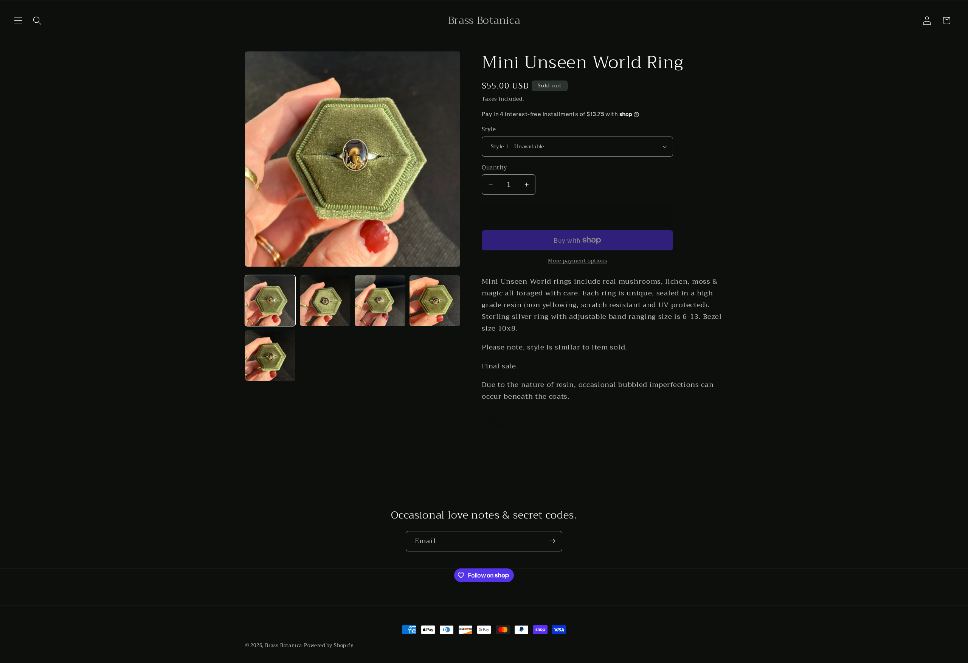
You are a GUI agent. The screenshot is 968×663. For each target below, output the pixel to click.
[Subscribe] (552, 541)
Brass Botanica (283, 645)
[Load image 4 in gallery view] (435, 300)
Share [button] (498, 423)
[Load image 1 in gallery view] (270, 300)
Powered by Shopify (329, 645)
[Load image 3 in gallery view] (380, 300)
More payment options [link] (578, 261)
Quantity (494, 167)
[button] (18, 20)
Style (489, 130)
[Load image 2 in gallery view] (325, 300)
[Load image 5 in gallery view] (270, 355)
